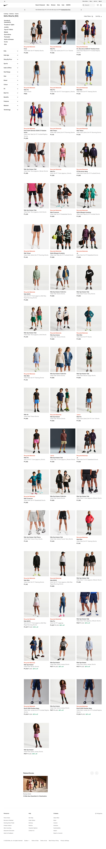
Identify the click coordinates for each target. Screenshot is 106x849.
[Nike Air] (36, 400)
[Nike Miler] (89, 73)
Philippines (99, 813)
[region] (10, 66)
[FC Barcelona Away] (89, 154)
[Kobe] (36, 32)
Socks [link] (6, 41)
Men (48, 5)
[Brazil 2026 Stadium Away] (36, 691)
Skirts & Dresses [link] (9, 39)
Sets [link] (5, 44)
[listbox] (98, 16)
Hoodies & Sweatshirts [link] (7, 21)
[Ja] (89, 236)
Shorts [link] (6, 32)
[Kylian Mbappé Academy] (89, 195)
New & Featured (40, 5)
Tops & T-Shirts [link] (8, 29)
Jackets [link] (6, 27)
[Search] (83, 5)
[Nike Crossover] (62, 195)
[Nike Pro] (62, 32)
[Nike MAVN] (36, 277)
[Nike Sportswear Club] (36, 154)
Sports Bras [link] (7, 34)
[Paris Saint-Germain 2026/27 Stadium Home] (36, 114)
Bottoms (11, 13)
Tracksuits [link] (7, 37)
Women (53, 5)
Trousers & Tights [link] (9, 24)
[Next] (81, 9)
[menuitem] (92, 1)
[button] (11, 51)
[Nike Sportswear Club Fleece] (36, 522)
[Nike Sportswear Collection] (62, 277)
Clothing (6, 13)
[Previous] (24, 9)
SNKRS (68, 5)
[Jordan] (5, 1)
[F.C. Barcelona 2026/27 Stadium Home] (89, 32)
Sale (63, 5)
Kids (58, 5)
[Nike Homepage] (6, 5)
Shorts (16, 13)
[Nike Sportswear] (62, 318)
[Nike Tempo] (62, 114)
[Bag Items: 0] (100, 5)
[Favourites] (97, 5)
